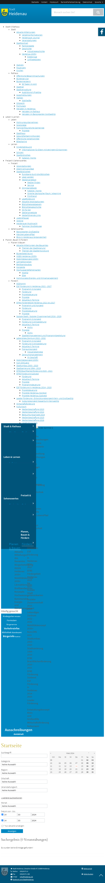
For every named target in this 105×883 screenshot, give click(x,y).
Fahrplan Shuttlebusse (32, 226)
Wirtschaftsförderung (25, 403)
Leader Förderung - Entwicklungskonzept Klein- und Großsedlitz (44, 398)
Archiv (30, 327)
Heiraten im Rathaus (31, 111)
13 (51, 772)
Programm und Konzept (32, 305)
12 (51, 769)
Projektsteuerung (29, 294)
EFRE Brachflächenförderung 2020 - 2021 (34, 371)
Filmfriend (32, 196)
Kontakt (44, 2)
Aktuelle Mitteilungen (25, 32)
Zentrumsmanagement (32, 354)
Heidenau (18, 11)
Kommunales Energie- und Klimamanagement (37, 278)
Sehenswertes (17, 228)
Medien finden (33, 182)
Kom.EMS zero (22, 362)
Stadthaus (20, 133)
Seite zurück (88, 869)
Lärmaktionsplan (24, 261)
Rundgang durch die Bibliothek (35, 174)
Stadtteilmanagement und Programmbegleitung (43, 335)
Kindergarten (8, 616)
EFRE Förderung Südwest (27, 373)
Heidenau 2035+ (29, 54)
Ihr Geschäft (32, 357)
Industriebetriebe (35, 351)
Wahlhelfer (26, 100)
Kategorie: (5, 761)
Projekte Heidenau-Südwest (34, 395)
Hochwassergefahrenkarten (28, 269)
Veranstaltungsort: (9, 787)
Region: (4, 769)
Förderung (26, 291)
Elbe (24, 275)
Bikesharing (21, 141)
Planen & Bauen (18, 242)
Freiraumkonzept (29, 349)
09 (51, 760)
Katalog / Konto (29, 157)
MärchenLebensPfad (25, 234)
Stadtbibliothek (23, 155)
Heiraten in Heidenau (26, 108)
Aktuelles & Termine (30, 300)
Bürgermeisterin (23, 81)
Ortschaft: (5, 778)
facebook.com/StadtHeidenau (23, 879)
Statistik (20, 65)
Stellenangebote (29, 212)
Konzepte (20, 267)
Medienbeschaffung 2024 (33, 412)
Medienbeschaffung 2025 (33, 417)
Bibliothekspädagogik (31, 204)
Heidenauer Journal (31, 37)
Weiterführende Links (31, 215)
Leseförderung (28, 198)
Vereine (19, 220)
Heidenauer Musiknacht (26, 223)
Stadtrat (20, 86)
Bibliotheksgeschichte (31, 207)
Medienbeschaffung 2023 (33, 409)
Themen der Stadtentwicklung (35, 250)
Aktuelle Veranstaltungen (33, 201)
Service (30, 185)
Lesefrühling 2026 (29, 422)
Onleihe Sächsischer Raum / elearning (44, 193)
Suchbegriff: (6, 752)
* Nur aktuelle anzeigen (14, 825)
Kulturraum (21, 406)
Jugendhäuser (22, 218)
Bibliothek (6, 632)
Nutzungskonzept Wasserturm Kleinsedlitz (40, 401)
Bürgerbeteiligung (24, 253)
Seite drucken (88, 874)
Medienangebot (29, 179)
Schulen (20, 152)
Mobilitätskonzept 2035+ (27, 259)
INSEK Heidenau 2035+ (26, 256)
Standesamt (17, 632)
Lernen (14, 144)
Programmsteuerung (31, 384)
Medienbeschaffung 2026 (33, 420)
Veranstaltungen (29, 40)
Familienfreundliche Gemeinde (30, 127)
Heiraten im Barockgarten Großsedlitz (39, 114)
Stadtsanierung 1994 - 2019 (28, 368)
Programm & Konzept (31, 289)
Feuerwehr (21, 67)
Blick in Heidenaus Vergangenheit (31, 237)
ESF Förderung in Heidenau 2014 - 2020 (34, 387)
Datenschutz (87, 2)
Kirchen (19, 70)
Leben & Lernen (12, 116)
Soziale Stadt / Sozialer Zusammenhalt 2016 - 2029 (38, 316)
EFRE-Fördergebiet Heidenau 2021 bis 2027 (35, 302)
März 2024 (70, 753)
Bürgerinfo (8, 636)
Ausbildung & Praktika (31, 92)
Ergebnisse (32, 56)
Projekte (25, 130)
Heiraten (17, 616)
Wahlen (19, 97)
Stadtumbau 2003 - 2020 (27, 365)
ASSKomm (21, 283)
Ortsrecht (20, 103)
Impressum (54, 2)
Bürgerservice (22, 78)
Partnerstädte (28, 45)
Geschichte (27, 48)
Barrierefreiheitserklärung (70, 2)
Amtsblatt (19, 734)
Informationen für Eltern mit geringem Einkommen (44, 149)
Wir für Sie (26, 209)
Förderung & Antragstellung (34, 321)
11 (51, 766)
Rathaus (14, 73)
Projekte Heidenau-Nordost (34, 392)
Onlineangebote (29, 187)
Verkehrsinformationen (32, 34)
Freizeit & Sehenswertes (15, 160)
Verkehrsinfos (11, 628)
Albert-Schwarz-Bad (25, 168)
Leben (14, 119)
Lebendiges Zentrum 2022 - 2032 (31, 338)
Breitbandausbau (24, 264)
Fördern (14, 280)
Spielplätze (21, 125)
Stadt (13, 29)
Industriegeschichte (36, 51)
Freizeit (14, 163)
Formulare (21, 106)
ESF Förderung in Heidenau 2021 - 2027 (34, 286)
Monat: (4, 802)
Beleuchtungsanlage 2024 (33, 414)
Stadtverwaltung (23, 89)
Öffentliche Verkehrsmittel (27, 138)
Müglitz (25, 272)
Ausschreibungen (24, 95)
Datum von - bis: (8, 811)
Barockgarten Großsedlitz (27, 231)
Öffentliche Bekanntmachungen (30, 75)
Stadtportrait (22, 43)
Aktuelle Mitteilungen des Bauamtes (32, 245)
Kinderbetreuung (24, 147)
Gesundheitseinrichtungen (28, 136)
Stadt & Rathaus (12, 26)
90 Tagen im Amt (29, 84)
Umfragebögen (34, 59)
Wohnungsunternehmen (27, 122)
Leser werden (28, 177)
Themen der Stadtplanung (33, 248)
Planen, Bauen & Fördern (16, 239)
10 (51, 763)
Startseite (35, 2)
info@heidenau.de (26, 877)
